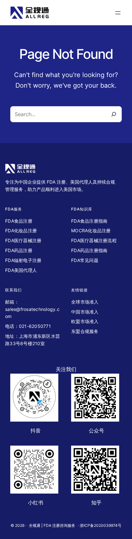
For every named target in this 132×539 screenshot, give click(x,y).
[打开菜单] (118, 13)
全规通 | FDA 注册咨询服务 (52, 525)
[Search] (113, 114)
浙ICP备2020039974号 (100, 525)
